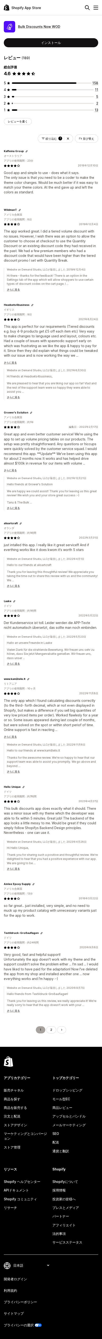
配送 (55, 1142)
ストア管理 (12, 1147)
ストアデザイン (15, 1125)
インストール (51, 43)
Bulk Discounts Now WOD (39, 27)
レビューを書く (18, 121)
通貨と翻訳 (60, 1151)
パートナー (60, 1216)
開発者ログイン (15, 1279)
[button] (68, 139)
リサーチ (10, 1208)
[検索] (87, 7)
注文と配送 (12, 1116)
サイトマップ (14, 1313)
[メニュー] (95, 7)
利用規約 (10, 1290)
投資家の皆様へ (64, 1199)
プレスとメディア (65, 1208)
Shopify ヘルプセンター (22, 1182)
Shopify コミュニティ (20, 1199)
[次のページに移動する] (61, 1029)
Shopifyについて (65, 1182)
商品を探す (12, 1099)
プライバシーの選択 (19, 1325)
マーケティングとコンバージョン (25, 1136)
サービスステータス (67, 1242)
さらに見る (13, 289)
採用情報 (59, 1190)
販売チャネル (14, 1090)
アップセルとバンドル (69, 1116)
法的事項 (59, 1234)
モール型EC (61, 1099)
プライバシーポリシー (20, 1302)
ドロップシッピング (67, 1090)
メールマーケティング (69, 1125)
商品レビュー (62, 1108)
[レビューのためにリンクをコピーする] (26, 151)
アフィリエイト (64, 1225)
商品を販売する (15, 1108)
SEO (55, 1134)
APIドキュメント (16, 1190)
